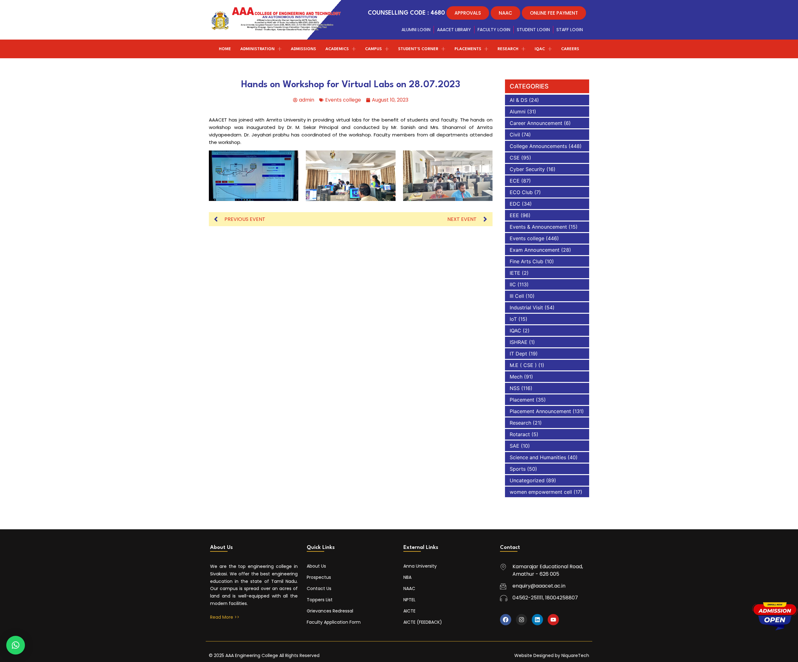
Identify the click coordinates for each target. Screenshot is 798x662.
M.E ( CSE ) (523, 365)
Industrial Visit (526, 307)
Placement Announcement (540, 411)
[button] (15, 645)
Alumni (518, 111)
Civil (515, 134)
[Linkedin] (537, 619)
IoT (513, 319)
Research (520, 423)
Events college (343, 99)
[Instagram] (521, 619)
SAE (514, 446)
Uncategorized (527, 480)
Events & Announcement (538, 227)
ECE (515, 181)
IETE (515, 273)
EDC (515, 204)
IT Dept (518, 353)
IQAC (515, 330)
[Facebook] (505, 619)
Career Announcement (536, 123)
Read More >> (224, 617)
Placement (522, 400)
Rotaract (520, 434)
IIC (513, 284)
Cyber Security (527, 169)
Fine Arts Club (526, 261)
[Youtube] (553, 619)
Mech (516, 377)
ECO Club (521, 192)
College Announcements (538, 146)
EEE (514, 215)
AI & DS (518, 100)
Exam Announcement (535, 250)
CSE (515, 158)
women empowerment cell (541, 492)
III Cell (517, 296)
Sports (518, 469)
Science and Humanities (538, 457)
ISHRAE (518, 342)
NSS (515, 388)
